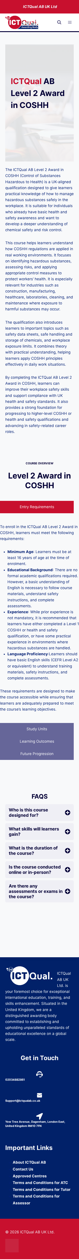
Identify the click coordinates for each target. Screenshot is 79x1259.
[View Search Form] (59, 22)
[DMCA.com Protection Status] (39, 1245)
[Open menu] (70, 22)
